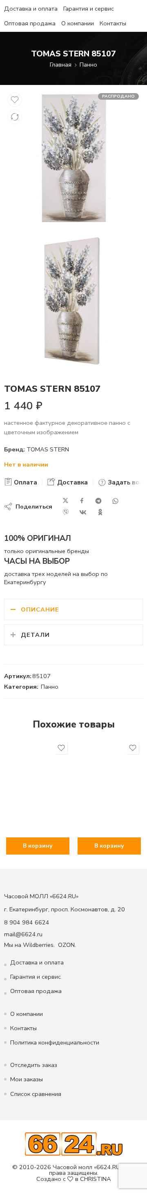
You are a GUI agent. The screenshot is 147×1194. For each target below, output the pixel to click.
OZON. (67, 945)
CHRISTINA (95, 1179)
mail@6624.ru (23, 934)
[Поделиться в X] (65, 501)
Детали (35, 635)
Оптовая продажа (30, 23)
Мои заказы (26, 1079)
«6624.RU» (108, 1167)
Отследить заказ (33, 1065)
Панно (88, 64)
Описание (40, 609)
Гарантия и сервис (88, 8)
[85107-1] (73, 301)
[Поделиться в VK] (83, 512)
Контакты (113, 23)
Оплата (24, 482)
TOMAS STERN (48, 449)
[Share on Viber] (65, 512)
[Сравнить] (14, 116)
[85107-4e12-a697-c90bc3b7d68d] (73, 158)
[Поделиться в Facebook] (82, 501)
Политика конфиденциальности (54, 1042)
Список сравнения (35, 1094)
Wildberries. (39, 945)
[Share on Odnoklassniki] (100, 512)
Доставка (72, 482)
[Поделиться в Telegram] (98, 501)
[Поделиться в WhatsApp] (115, 501)
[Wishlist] (14, 99)
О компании (77, 23)
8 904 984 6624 (26, 922)
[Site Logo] (73, 1143)
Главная (60, 64)
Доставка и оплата (31, 8)
